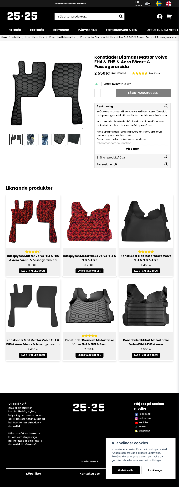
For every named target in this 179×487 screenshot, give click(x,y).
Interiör (14, 30)
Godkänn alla (125, 470)
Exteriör (37, 30)
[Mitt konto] (159, 16)
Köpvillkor (33, 474)
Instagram (145, 418)
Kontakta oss (90, 474)
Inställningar (155, 470)
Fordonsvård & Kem (122, 30)
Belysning (61, 30)
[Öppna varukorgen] (168, 16)
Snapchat (144, 430)
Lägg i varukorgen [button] (33, 270)
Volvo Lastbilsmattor (62, 37)
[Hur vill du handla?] (148, 3)
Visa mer (132, 149)
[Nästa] (82, 129)
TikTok (142, 426)
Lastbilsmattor (35, 37)
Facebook (145, 414)
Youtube (143, 422)
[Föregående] (77, 129)
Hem (4, 37)
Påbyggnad (87, 30)
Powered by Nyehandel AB (89, 461)
